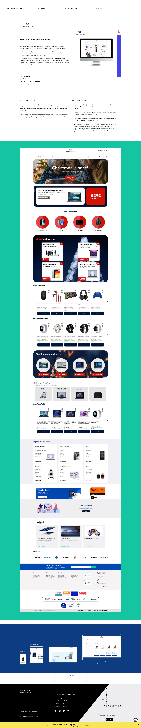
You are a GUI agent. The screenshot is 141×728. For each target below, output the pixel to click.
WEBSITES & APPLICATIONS (14, 8)
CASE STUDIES (127, 8)
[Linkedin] (64, 710)
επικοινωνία (28, 711)
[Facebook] (55, 710)
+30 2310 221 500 (59, 703)
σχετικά (22, 708)
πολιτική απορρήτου (33, 716)
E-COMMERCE (42, 8)
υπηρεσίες (28, 708)
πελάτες (22, 711)
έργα (32, 708)
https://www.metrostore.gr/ (32, 84)
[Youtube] (68, 710)
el (127, 3)
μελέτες (37, 708)
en (124, 3)
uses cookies (63, 724)
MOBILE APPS (99, 8)
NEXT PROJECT (70, 675)
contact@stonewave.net (60, 706)
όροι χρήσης (23, 716)
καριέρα (34, 711)
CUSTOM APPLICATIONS (70, 8)
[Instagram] (60, 710)
